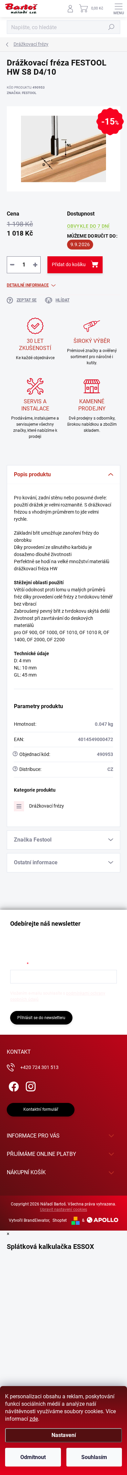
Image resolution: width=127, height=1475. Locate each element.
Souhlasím (94, 1457)
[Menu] (118, 8)
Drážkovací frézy (46, 806)
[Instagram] (30, 1085)
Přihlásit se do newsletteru (41, 1017)
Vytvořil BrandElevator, (29, 1220)
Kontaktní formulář (40, 1109)
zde (33, 1419)
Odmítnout (33, 1457)
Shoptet (59, 1220)
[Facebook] (13, 1085)
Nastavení (63, 1435)
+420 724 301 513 (39, 1067)
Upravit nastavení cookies (63, 1209)
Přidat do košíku (69, 264)
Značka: (21, 93)
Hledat (111, 27)
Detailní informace (28, 285)
